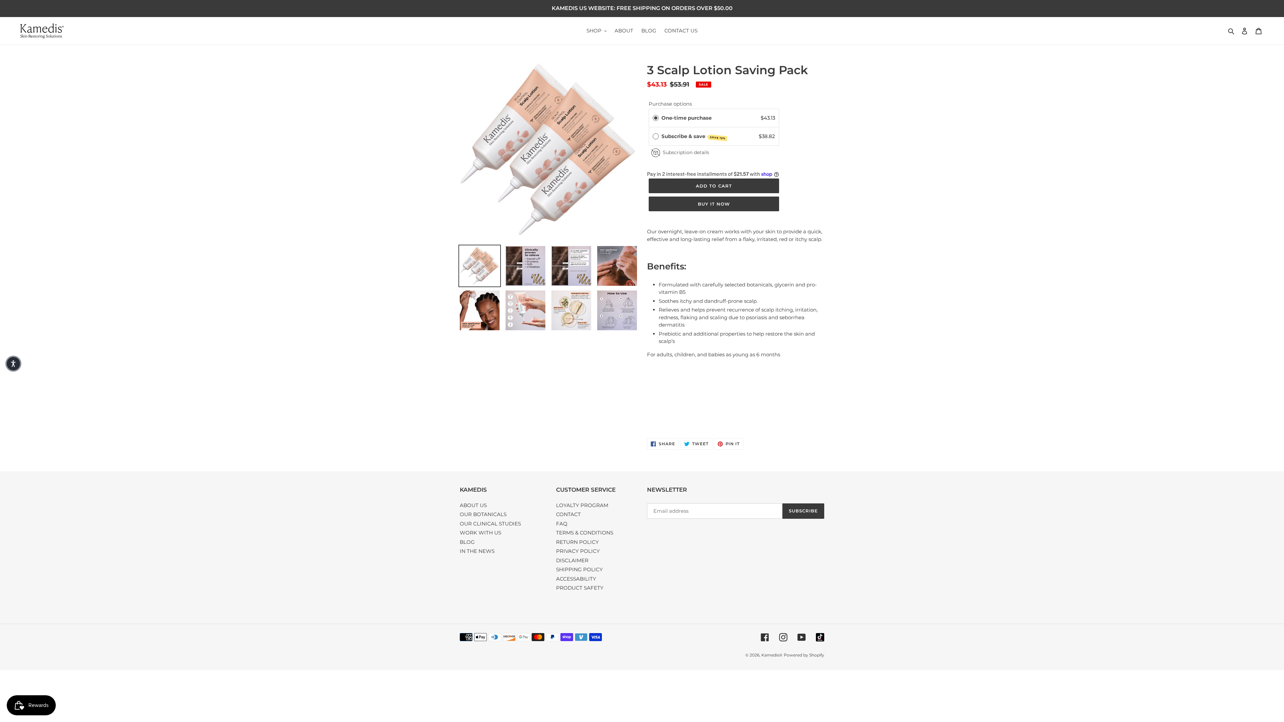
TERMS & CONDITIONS (584, 532)
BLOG (467, 542)
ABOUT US (473, 505)
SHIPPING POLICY (579, 569)
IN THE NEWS (477, 551)
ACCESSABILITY (576, 579)
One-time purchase (686, 118)
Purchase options (670, 104)
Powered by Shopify (804, 654)
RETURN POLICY (577, 542)
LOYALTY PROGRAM (582, 505)
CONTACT (568, 514)
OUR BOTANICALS (483, 514)
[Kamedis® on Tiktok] (820, 637)
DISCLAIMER (572, 560)
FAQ (561, 523)
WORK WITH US (480, 532)
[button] (13, 364)
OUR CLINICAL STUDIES (490, 523)
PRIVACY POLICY (578, 551)
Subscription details (686, 152)
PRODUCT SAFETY (580, 588)
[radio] (656, 118)
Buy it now (714, 204)
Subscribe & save (693, 136)
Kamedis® (771, 654)
